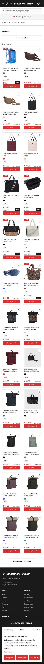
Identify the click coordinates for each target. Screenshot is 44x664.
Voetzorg (27, 594)
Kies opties (10, 86)
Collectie (14, 22)
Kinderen (5, 604)
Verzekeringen (29, 607)
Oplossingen (28, 604)
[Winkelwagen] (42, 3)
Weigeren (9, 658)
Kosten (26, 610)
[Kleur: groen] (25, 457)
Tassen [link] (22, 22)
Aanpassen (22, 658)
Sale (3, 607)
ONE (5, 76)
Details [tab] (22, 630)
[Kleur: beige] (4, 117)
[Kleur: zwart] (25, 117)
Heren (4, 601)
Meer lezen (8, 652)
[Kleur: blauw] (4, 73)
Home (4, 594)
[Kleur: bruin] (25, 73)
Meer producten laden (22, 561)
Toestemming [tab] (8, 630)
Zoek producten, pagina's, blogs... (18, 11)
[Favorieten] (38, 3)
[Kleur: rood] (4, 159)
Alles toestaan (34, 658)
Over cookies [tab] (35, 630)
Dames (4, 597)
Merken (4, 610)
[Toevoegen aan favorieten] (18, 49)
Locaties (27, 601)
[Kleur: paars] (4, 499)
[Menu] (3, 3)
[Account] (7, 3)
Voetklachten (28, 597)
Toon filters (23, 38)
